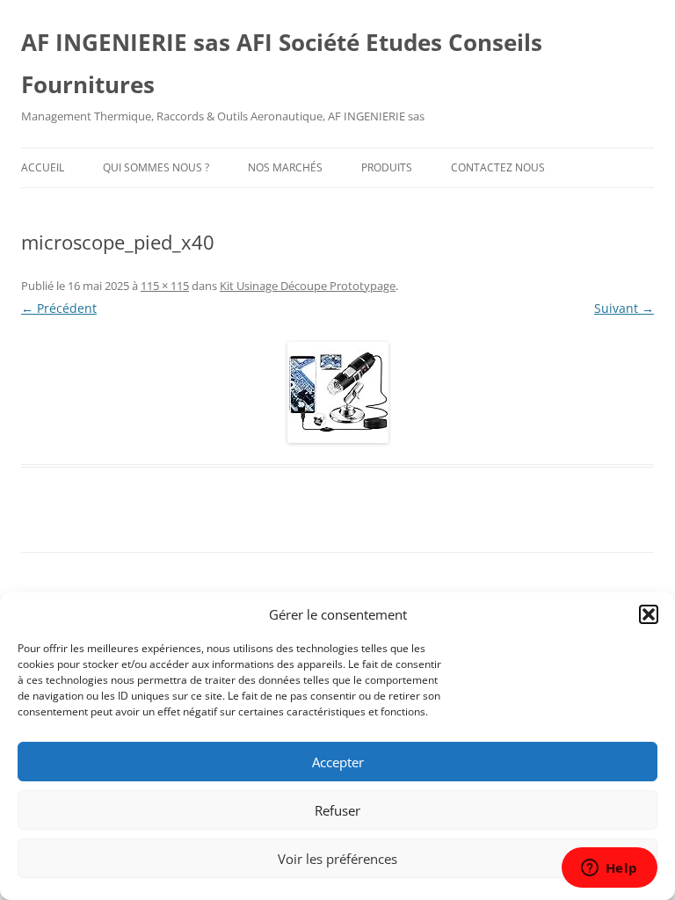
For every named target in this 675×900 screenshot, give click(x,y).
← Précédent (59, 308)
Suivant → (624, 308)
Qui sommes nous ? (156, 167)
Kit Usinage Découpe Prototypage (308, 286)
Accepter (338, 762)
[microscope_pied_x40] (337, 392)
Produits (386, 167)
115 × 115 (165, 286)
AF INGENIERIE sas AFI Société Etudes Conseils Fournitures (281, 63)
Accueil (42, 167)
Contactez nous (498, 167)
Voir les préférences (337, 858)
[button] (648, 614)
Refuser (337, 810)
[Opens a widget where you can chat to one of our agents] (609, 869)
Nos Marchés (285, 167)
